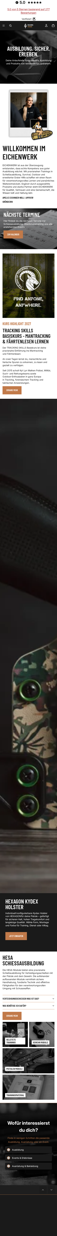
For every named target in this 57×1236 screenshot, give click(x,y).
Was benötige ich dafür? (14, 1005)
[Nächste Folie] (52, 675)
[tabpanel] (28, 228)
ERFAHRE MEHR (12, 1015)
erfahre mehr (12, 390)
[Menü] (3, 25)
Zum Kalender (13, 234)
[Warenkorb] (53, 25)
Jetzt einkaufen (16, 936)
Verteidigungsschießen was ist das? (21, 998)
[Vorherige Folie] (4, 675)
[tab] (28, 211)
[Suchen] (10, 25)
